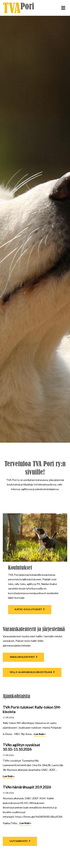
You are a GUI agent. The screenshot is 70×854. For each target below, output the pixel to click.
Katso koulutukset (28, 609)
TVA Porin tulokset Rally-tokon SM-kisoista (32, 709)
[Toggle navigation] (63, 8)
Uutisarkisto (19, 841)
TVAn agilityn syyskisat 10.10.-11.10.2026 (21, 747)
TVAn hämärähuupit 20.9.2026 (27, 787)
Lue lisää (40, 734)
